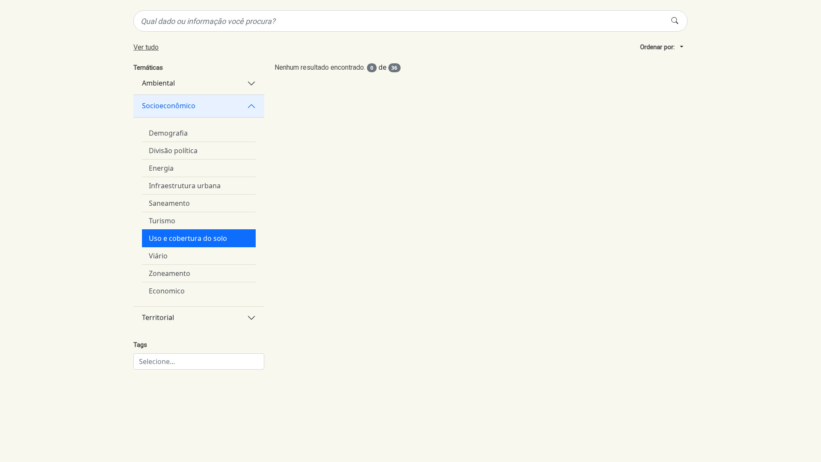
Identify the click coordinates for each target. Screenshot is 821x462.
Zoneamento (169, 273)
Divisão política (173, 150)
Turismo (162, 220)
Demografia (168, 133)
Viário (158, 256)
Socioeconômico (168, 105)
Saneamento (169, 203)
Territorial (158, 317)
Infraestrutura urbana (185, 185)
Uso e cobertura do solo (188, 238)
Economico (167, 291)
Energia (161, 168)
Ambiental (158, 83)
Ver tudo (146, 47)
